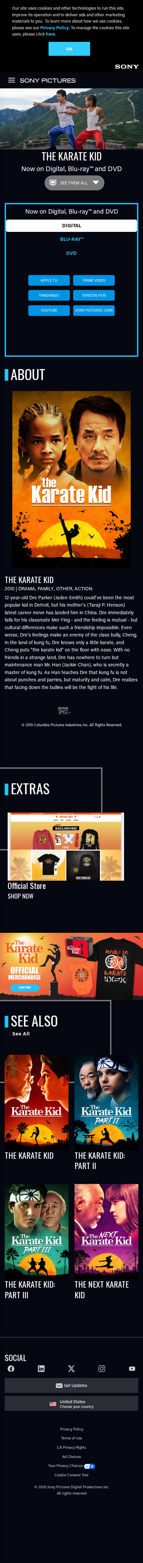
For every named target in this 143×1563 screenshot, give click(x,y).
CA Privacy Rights (71, 1447)
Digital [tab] (71, 225)
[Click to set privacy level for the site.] (89, 1465)
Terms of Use (71, 1437)
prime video (94, 280)
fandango (49, 295)
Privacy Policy (71, 1428)
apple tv (49, 280)
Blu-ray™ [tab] (71, 239)
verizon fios (94, 295)
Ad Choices (71, 1456)
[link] (127, 65)
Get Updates (75, 1385)
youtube (49, 310)
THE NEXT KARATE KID (101, 1289)
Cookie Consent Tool (71, 1474)
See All (21, 1033)
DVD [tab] (71, 253)
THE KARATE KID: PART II (99, 1160)
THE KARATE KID (29, 1155)
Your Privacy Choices (65, 1465)
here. (51, 34)
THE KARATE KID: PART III (30, 1289)
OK (69, 48)
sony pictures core (94, 310)
